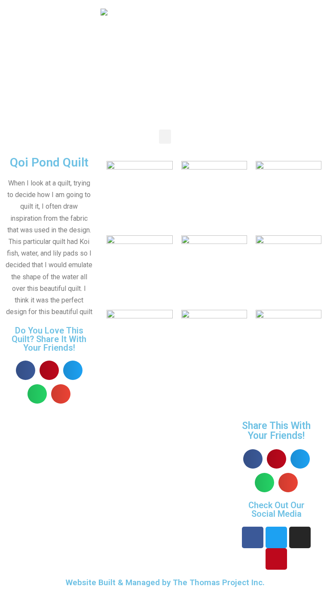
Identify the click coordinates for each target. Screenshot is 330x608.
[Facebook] (252, 537)
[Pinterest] (276, 559)
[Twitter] (276, 537)
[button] (165, 137)
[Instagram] (300, 537)
